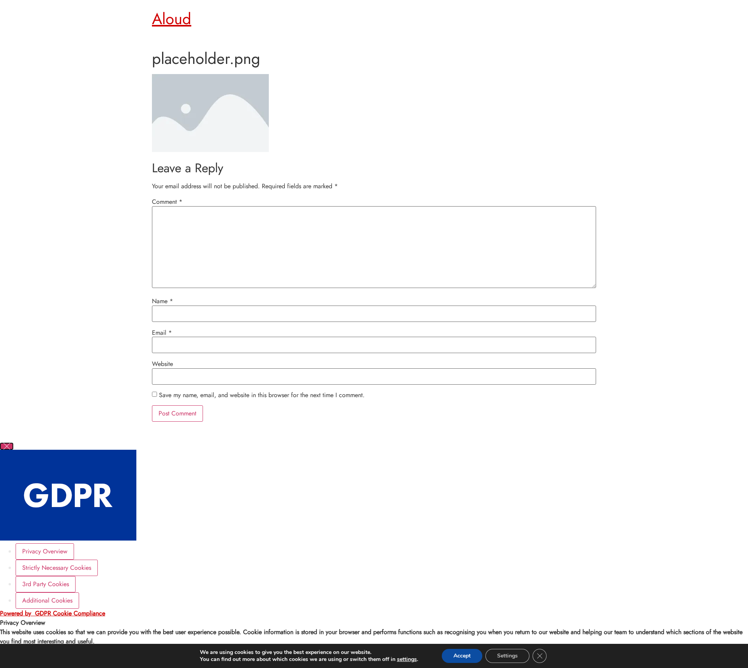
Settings (507, 655)
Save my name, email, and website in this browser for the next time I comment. (262, 395)
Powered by (52, 613)
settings (407, 659)
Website (162, 364)
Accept (462, 655)
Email (162, 333)
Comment (167, 202)
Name (162, 301)
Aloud (171, 18)
